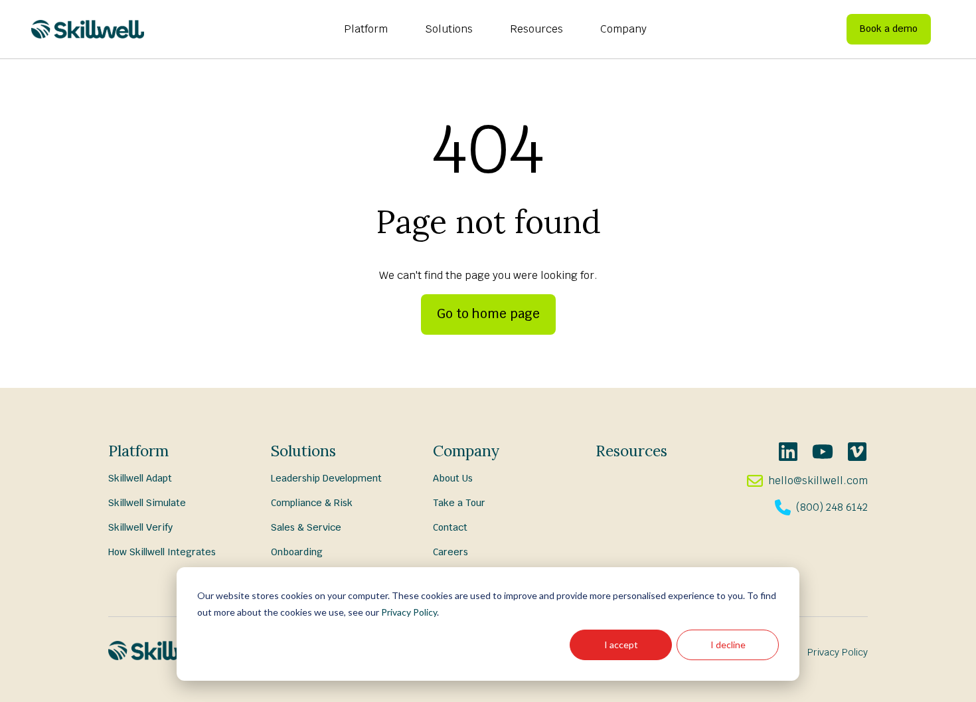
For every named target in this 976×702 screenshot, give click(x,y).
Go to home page (488, 314)
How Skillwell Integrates (162, 552)
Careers (450, 552)
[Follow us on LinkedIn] (788, 451)
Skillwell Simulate (147, 503)
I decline (728, 644)
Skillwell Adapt (140, 478)
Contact (450, 527)
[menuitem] (366, 29)
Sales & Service (306, 527)
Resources (536, 29)
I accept (621, 644)
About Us (453, 478)
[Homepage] (87, 29)
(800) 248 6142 (832, 507)
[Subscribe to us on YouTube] (822, 451)
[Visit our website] (857, 451)
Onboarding (297, 552)
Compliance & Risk (312, 503)
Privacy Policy (409, 612)
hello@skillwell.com (818, 480)
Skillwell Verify (140, 527)
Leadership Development (326, 478)
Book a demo (889, 29)
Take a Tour (459, 503)
